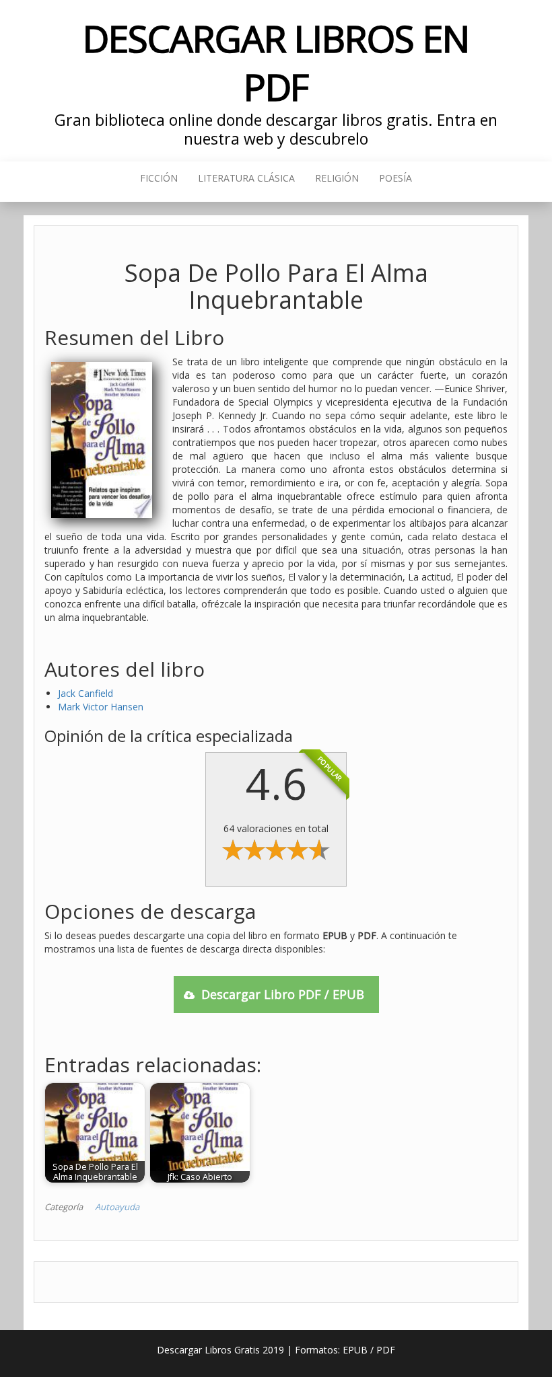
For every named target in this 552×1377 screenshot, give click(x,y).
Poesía (395, 178)
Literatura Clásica (246, 178)
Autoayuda (117, 1207)
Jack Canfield (85, 693)
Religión (337, 178)
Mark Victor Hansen (100, 706)
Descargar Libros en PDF (276, 62)
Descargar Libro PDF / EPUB (282, 994)
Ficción (159, 178)
